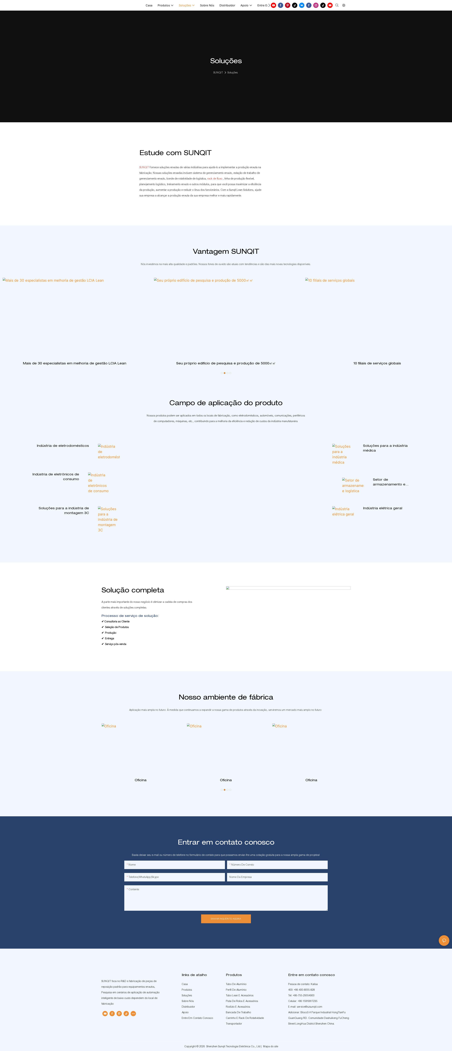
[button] (269, 5)
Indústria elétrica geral (382, 508)
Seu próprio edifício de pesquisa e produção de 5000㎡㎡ (226, 363)
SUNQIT (218, 72)
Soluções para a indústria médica (385, 448)
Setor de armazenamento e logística (389, 482)
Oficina (141, 780)
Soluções (233, 72)
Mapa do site (270, 1046)
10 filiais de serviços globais (377, 363)
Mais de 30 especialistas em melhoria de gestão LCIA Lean (74, 363)
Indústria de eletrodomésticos (63, 446)
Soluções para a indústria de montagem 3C (64, 511)
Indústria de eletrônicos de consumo (55, 477)
